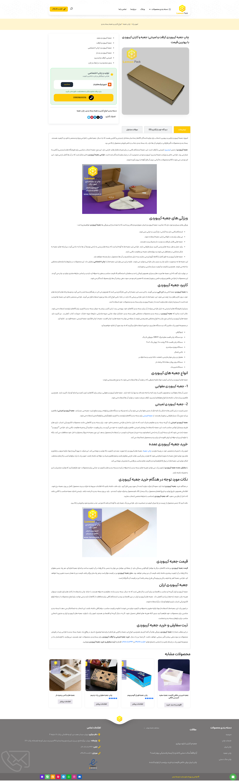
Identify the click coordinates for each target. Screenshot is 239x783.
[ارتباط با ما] (233, 777)
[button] (101, 117)
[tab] (182, 129)
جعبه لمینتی (148, 415)
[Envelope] (79, 777)
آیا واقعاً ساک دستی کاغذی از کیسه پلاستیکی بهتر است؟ (173, 753)
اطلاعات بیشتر (137, 704)
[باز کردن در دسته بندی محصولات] (150, 9)
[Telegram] (63, 777)
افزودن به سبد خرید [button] (173, 704)
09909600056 (79, 97)
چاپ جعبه (126, 24)
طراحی (195, 776)
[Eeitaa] (53, 777)
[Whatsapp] (69, 777)
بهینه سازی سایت (186, 776)
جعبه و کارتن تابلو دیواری (186, 743)
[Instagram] (74, 777)
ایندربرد (167, 149)
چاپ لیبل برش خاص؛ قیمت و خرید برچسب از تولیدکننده (173, 762)
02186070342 (127, 641)
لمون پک (135, 24)
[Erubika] (42, 777)
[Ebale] (47, 777)
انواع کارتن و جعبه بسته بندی (111, 24)
